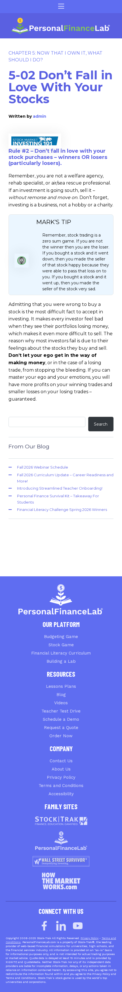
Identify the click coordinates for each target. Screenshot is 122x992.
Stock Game (61, 644)
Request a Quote (61, 727)
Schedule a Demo (61, 719)
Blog (61, 694)
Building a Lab (61, 661)
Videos (61, 702)
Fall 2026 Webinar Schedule (42, 467)
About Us (61, 769)
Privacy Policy (61, 777)
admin (39, 116)
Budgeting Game (61, 636)
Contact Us (61, 760)
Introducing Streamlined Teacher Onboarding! (59, 488)
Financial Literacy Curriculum (61, 653)
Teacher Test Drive (61, 711)
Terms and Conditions (61, 785)
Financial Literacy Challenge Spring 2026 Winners (62, 509)
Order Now (61, 735)
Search (101, 424)
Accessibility (61, 793)
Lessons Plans (61, 686)
